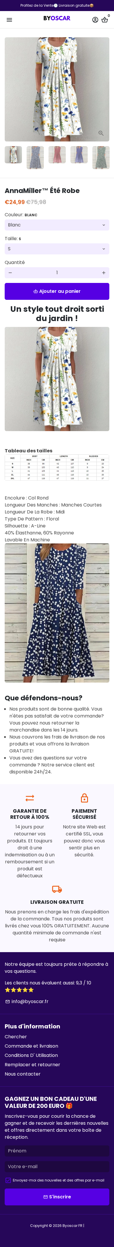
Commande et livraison (31, 1046)
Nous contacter (23, 1074)
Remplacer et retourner (32, 1064)
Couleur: (21, 214)
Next (103, 89)
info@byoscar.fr (27, 1001)
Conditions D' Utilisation (31, 1055)
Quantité (15, 262)
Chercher (16, 1036)
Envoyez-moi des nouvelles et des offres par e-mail (58, 1180)
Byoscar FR (72, 1225)
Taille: (13, 238)
